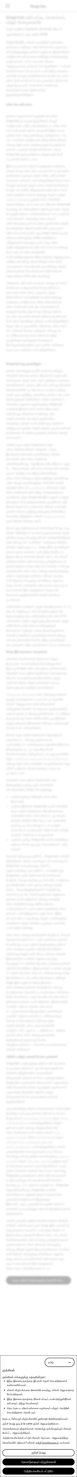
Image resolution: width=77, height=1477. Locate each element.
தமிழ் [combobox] (51, 1362)
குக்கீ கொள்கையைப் (47, 1442)
